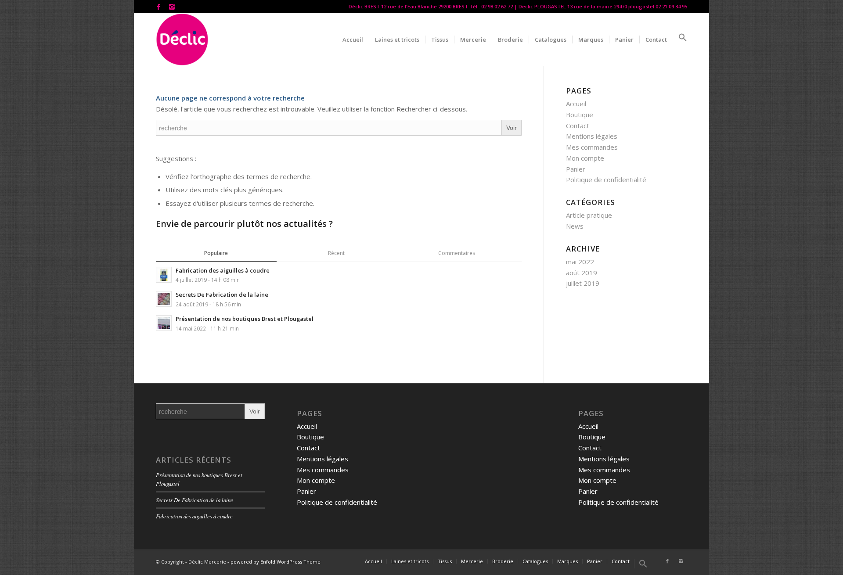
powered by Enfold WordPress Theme (276, 561)
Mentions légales (591, 136)
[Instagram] (171, 6)
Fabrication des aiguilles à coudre (194, 516)
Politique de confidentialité (606, 179)
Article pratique (589, 215)
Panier (575, 169)
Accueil (576, 103)
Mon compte (585, 158)
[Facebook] (158, 6)
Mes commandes (592, 147)
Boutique (579, 114)
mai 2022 (580, 261)
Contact (577, 125)
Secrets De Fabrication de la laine (194, 499)
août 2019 (581, 272)
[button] (680, 39)
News (575, 226)
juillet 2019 (582, 283)
